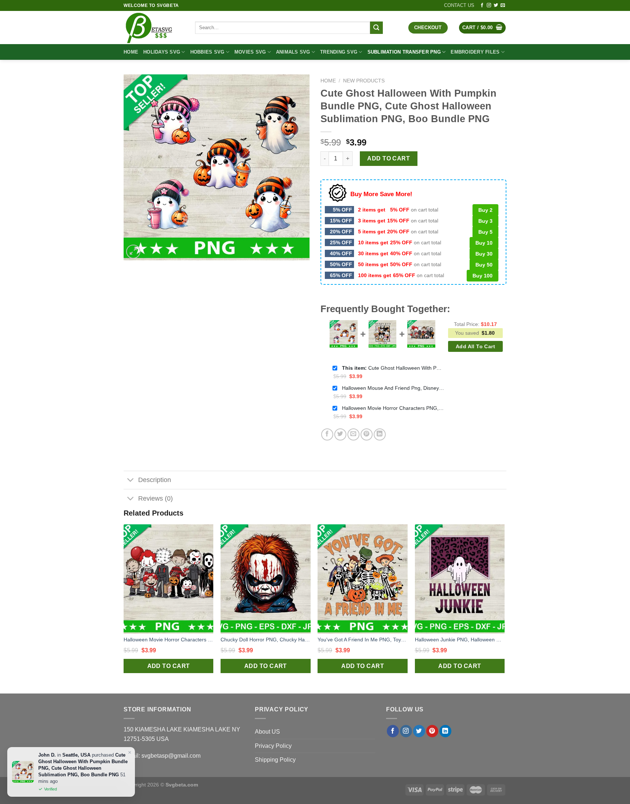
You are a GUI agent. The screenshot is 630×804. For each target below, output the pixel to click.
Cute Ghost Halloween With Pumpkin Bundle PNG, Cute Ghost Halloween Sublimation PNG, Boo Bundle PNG (393, 368)
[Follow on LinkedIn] (445, 731)
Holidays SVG (161, 52)
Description (154, 479)
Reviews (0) (155, 498)
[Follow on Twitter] (496, 5)
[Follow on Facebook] (482, 5)
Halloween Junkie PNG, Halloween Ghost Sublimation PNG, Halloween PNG (460, 639)
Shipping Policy (275, 760)
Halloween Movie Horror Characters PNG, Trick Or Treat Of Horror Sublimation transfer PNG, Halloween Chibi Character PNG (393, 408)
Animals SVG (293, 52)
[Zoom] (133, 252)
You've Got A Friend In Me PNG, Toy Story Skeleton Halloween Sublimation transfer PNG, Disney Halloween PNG (363, 639)
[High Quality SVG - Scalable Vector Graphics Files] (154, 27)
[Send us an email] (503, 5)
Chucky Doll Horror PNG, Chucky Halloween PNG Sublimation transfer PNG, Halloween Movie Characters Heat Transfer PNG (266, 639)
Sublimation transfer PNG (404, 52)
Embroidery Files (475, 52)
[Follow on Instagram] (489, 5)
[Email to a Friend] (353, 434)
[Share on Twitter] (340, 434)
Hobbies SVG (207, 52)
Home (131, 52)
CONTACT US (459, 5)
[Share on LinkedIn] (380, 434)
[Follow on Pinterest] (432, 731)
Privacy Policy (273, 746)
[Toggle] (131, 481)
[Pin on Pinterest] (367, 434)
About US (267, 732)
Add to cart (388, 158)
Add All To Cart (475, 346)
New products (364, 80)
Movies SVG (250, 52)
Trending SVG (338, 52)
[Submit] (376, 28)
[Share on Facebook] (327, 434)
